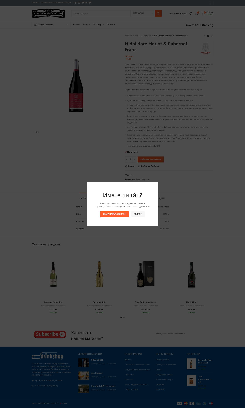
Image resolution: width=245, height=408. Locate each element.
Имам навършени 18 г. (114, 214)
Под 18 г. (138, 214)
